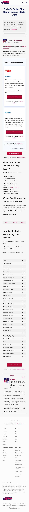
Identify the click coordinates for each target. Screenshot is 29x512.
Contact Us (18, 455)
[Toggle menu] (26, 2)
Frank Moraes (18, 40)
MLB (16, 439)
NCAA (16, 441)
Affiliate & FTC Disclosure (18, 461)
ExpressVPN (20, 143)
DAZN (4, 458)
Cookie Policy (18, 474)
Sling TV (22, 222)
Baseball (5, 436)
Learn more (14, 29)
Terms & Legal (18, 471)
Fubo (12, 187)
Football (5, 431)
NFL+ (4, 460)
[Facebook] (22, 378)
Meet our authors (19, 452)
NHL (16, 434)
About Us (17, 450)
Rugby (4, 441)
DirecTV (5, 455)
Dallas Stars (8, 46)
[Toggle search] (23, 2)
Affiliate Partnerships (9, 493)
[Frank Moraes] (7, 381)
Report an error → (21, 423)
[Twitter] (24, 378)
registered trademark (17, 507)
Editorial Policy (19, 458)
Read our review (21, 157)
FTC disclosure (21, 492)
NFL (16, 431)
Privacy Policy (18, 464)
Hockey (5, 434)
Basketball (5, 439)
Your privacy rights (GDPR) (20, 468)
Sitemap (17, 476)
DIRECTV (16, 187)
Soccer (4, 444)
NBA (16, 436)
